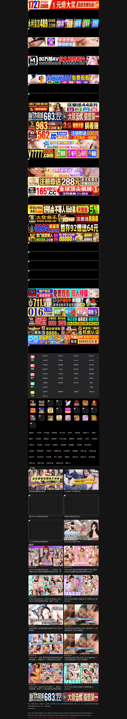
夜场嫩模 (71, 445)
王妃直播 (39, 445)
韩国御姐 (60, 365)
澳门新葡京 (88, 445)
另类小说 (45, 396)
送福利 (94, 433)
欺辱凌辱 (45, 369)
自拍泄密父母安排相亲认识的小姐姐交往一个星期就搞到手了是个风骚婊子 (81, 629)
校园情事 (60, 391)
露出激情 (60, 383)
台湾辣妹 (45, 365)
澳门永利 (62, 433)
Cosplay (76, 360)
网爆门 (91, 383)
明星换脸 (60, 378)
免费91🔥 (32, 463)
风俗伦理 (91, 391)
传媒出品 (45, 387)
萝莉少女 (91, 356)
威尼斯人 (31, 433)
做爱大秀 (75, 457)
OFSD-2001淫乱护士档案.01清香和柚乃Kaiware (78, 688)
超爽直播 (79, 439)
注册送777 (86, 433)
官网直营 (54, 433)
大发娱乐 (31, 451)
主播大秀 (31, 445)
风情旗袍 (45, 378)
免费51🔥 (83, 451)
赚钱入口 (68, 463)
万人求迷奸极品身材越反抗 (38, 542)
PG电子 (70, 433)
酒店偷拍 (94, 439)
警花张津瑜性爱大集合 (72, 516)
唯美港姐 (76, 365)
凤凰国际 (54, 439)
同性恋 (91, 387)
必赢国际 (46, 439)
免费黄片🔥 (59, 463)
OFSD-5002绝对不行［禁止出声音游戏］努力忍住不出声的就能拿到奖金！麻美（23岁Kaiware (45, 601)
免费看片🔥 (57, 451)
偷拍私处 (55, 445)
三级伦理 (45, 360)
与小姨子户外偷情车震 (72, 491)
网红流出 (76, 369)
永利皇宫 (48, 451)
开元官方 (31, 457)
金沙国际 (48, 457)
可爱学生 (76, 374)
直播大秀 (83, 457)
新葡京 (31, 439)
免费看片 (67, 457)
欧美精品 (76, 356)
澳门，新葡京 (58, 457)
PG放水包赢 (62, 439)
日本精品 (60, 360)
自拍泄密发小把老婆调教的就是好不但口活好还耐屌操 (46, 629)
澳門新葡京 (40, 451)
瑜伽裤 (76, 378)
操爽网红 (71, 439)
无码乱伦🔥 (92, 451)
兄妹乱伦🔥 (49, 463)
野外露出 (91, 369)
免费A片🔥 (40, 463)
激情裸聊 (75, 451)
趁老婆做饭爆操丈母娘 (37, 491)
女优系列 (60, 374)
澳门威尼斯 (92, 457)
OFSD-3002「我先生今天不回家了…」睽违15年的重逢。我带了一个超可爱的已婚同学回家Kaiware (45, 689)
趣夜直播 (63, 445)
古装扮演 (45, 374)
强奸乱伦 (60, 356)
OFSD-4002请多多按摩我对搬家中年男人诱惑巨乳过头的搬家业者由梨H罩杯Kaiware (80, 571)
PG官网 (39, 433)
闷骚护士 (91, 378)
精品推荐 (45, 356)
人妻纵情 (76, 391)
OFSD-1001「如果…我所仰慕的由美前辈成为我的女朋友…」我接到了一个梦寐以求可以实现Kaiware (45, 659)
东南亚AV (91, 365)
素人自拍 (91, 360)
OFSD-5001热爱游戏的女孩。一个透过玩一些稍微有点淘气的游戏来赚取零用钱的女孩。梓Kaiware (45, 572)
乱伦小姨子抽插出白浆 (72, 542)
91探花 (60, 369)
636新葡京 (67, 451)
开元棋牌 (46, 433)
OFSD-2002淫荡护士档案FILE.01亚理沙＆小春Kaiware (80, 600)
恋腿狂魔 (91, 374)
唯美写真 (76, 383)
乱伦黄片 (47, 445)
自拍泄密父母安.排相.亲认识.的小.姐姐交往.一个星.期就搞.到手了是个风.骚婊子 (80, 658)
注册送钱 (77, 433)
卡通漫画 (45, 383)
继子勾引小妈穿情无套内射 (38, 516)
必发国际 (79, 445)
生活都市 (45, 391)
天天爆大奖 (40, 457)
